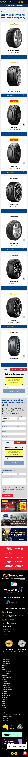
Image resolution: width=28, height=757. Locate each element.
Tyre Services (5, 685)
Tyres (3, 658)
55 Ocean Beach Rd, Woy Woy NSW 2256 (14, 616)
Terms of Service (20, 489)
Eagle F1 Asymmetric (14, 50)
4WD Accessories (6, 677)
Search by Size (6, 661)
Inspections (4, 681)
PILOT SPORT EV (14, 281)
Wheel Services (6, 687)
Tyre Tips (4, 667)
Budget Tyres (5, 718)
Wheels (4, 669)
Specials (4, 691)
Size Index (4, 713)
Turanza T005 (14, 243)
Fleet (3, 699)
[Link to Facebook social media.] (12, 753)
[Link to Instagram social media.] (15, 753)
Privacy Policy (9, 489)
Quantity (21, 416)
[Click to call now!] (18, 2)
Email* (4, 431)
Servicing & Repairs (7, 683)
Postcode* (5, 436)
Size (3, 416)
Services (4, 675)
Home (4, 11)
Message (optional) (7, 477)
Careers (4, 697)
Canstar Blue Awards (7, 716)
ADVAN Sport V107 (14, 359)
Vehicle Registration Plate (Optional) (8, 471)
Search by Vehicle (6, 659)
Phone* (10, 426)
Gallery (4, 703)
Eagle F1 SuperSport (14, 89)
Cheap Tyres (5, 720)
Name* (4, 421)
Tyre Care (4, 665)
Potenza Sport (14, 204)
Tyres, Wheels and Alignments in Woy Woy (13, 714)
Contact (4, 693)
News (3, 701)
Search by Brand (6, 663)
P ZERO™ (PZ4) (14, 127)
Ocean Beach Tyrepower (15, 5)
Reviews (4, 707)
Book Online (6, 695)
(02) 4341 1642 (10, 620)
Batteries (4, 679)
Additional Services (7, 689)
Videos (4, 705)
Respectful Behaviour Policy (7, 749)
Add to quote (10, 56)
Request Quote (7, 495)
